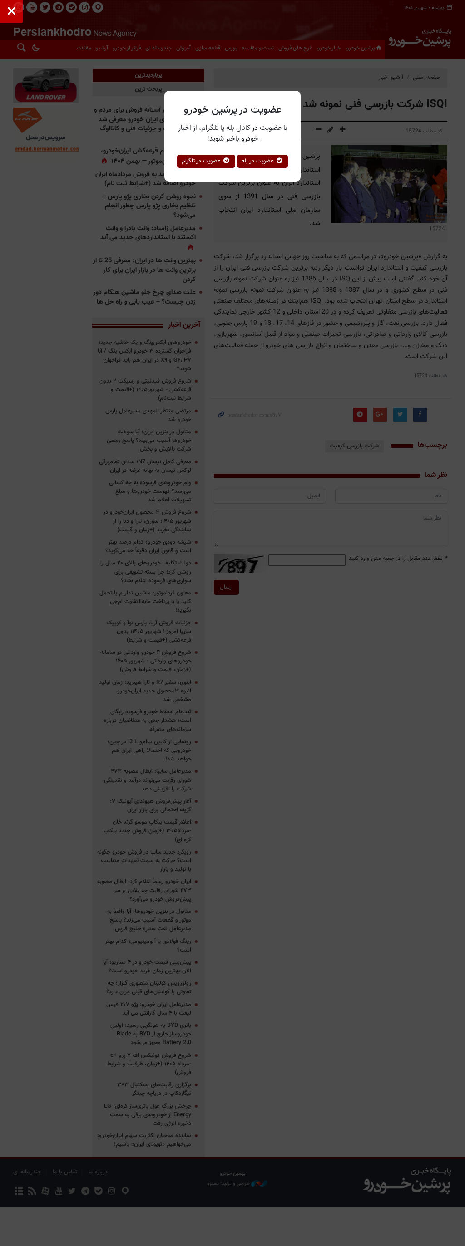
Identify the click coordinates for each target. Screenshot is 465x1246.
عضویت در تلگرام (202, 161)
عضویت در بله (259, 161)
